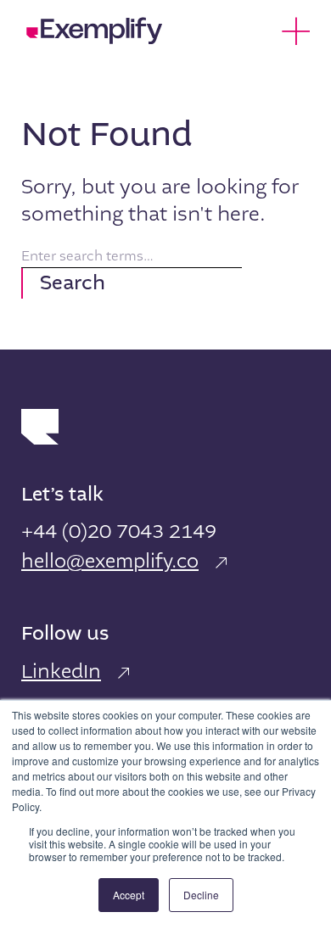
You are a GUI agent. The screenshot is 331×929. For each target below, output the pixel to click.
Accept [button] (128, 894)
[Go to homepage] (95, 30)
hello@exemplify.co (110, 561)
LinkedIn (61, 671)
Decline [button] (201, 894)
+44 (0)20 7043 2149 (118, 531)
